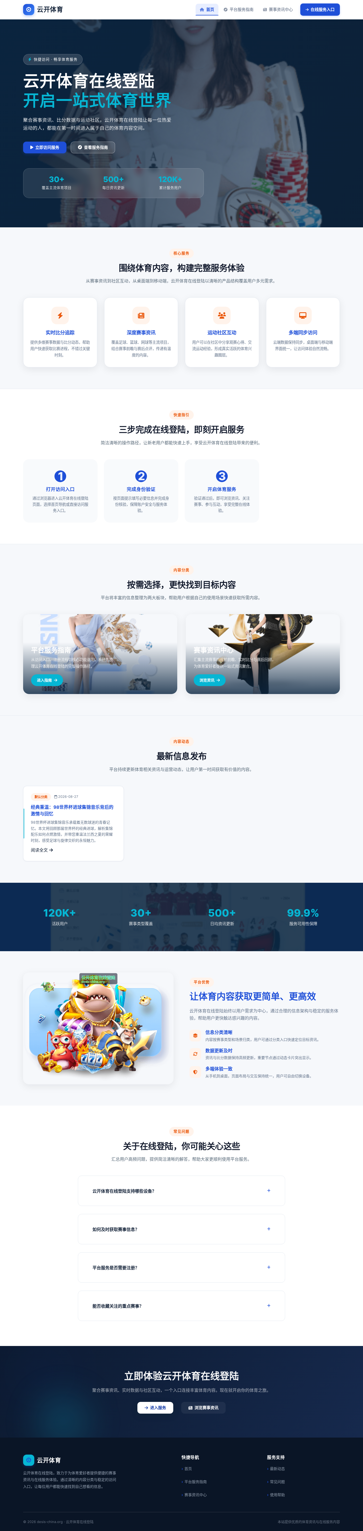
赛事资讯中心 (281, 9)
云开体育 (50, 9)
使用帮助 (277, 1494)
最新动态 (277, 1468)
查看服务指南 (96, 147)
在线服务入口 (323, 9)
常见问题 (277, 1481)
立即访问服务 (47, 147)
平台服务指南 (242, 9)
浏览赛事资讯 (206, 1407)
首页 (210, 9)
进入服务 (158, 1407)
